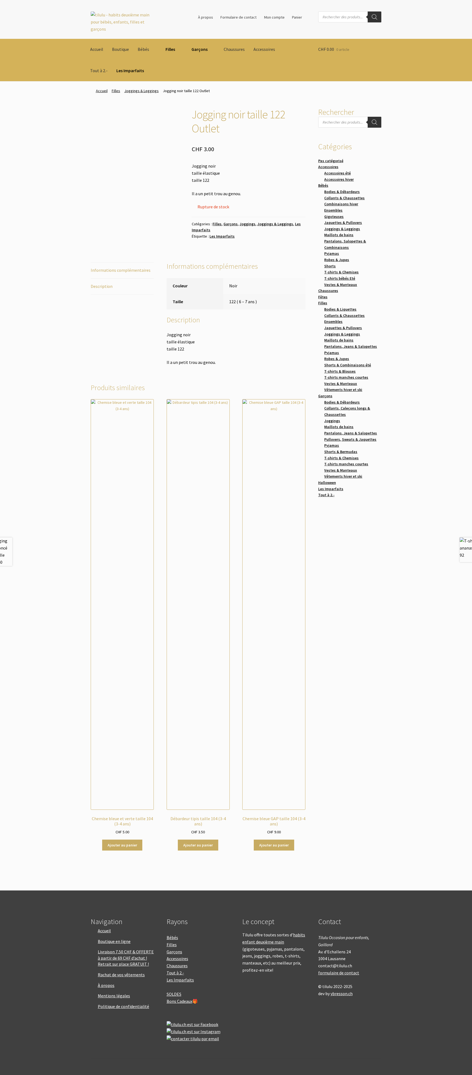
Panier (297, 17)
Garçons (199, 49)
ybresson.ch (342, 993)
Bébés (143, 49)
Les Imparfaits (130, 70)
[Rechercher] (374, 16)
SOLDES (174, 994)
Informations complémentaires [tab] (121, 270)
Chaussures (234, 49)
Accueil (96, 49)
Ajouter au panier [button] (122, 845)
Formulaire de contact (238, 17)
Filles (170, 49)
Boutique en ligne (114, 941)
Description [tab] (102, 286)
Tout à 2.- (99, 70)
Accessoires (264, 49)
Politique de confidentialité (123, 1006)
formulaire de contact (338, 972)
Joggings (247, 223)
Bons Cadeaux (179, 1001)
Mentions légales (114, 995)
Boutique (120, 49)
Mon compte (274, 17)
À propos (205, 17)
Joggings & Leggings (141, 90)
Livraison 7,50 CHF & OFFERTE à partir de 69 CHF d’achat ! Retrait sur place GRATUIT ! (126, 958)
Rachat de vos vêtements (121, 974)
